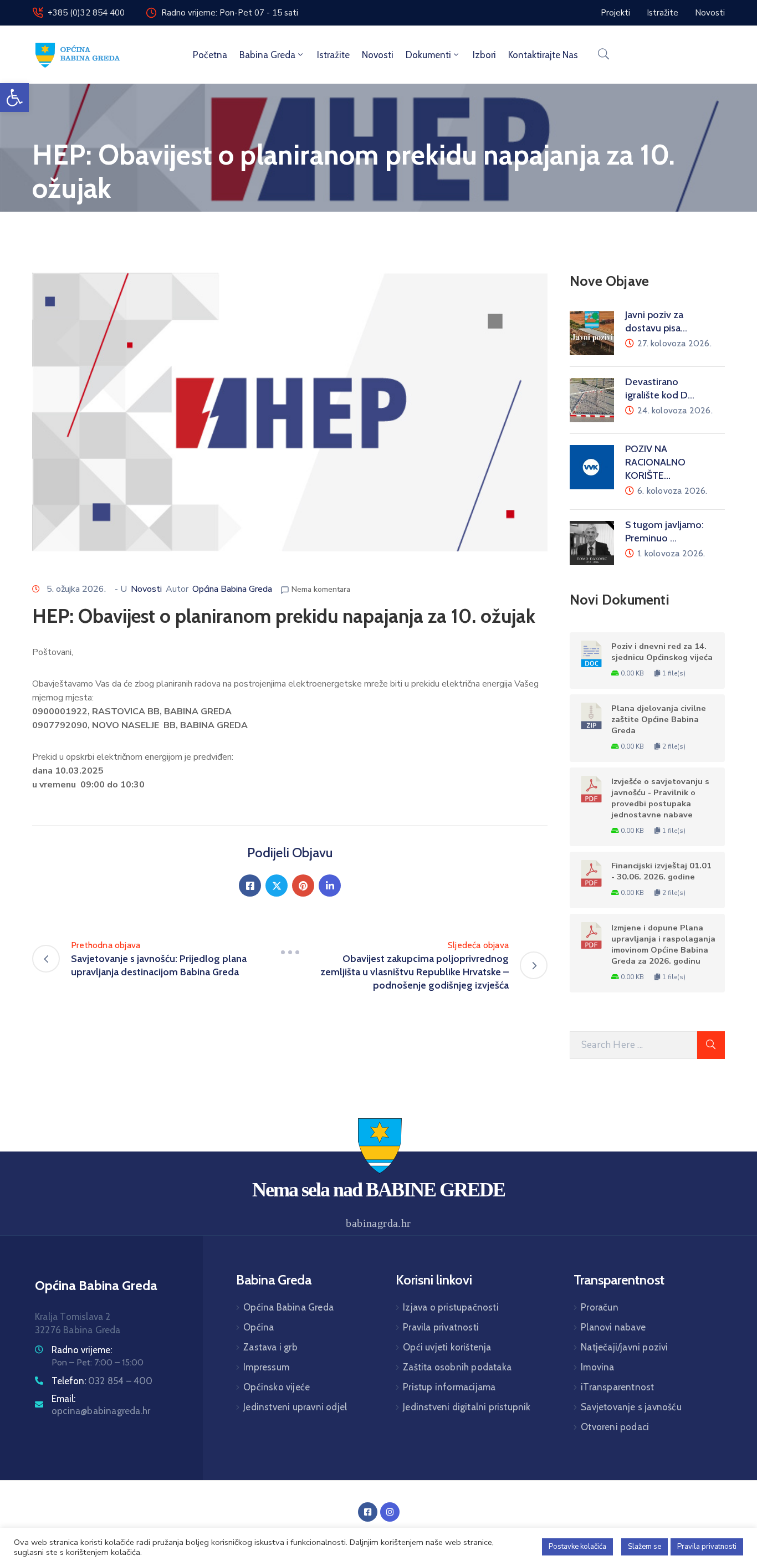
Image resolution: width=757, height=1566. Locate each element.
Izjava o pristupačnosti (451, 1307)
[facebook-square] (367, 1512)
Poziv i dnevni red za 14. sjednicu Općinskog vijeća (662, 652)
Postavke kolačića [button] (577, 1547)
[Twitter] (276, 885)
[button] (14, 97)
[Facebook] (250, 885)
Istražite (333, 54)
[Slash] (290, 952)
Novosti (377, 54)
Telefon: (102, 1380)
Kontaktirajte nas (543, 54)
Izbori (484, 54)
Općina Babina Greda (232, 589)
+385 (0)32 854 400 (86, 12)
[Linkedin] (330, 885)
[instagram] (390, 1512)
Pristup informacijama (449, 1387)
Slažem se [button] (644, 1547)
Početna (210, 54)
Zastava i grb (270, 1347)
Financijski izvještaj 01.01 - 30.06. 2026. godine (661, 871)
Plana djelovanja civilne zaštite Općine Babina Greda (658, 719)
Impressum (266, 1367)
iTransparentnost (617, 1387)
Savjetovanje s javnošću (631, 1407)
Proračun (599, 1307)
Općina (258, 1327)
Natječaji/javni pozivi (624, 1347)
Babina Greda (267, 54)
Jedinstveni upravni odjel (295, 1407)
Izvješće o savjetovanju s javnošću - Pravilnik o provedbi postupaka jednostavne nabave (660, 798)
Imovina (597, 1367)
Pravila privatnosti (441, 1327)
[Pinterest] (303, 885)
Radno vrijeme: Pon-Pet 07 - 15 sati (229, 12)
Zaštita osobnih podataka (457, 1367)
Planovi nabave (613, 1327)
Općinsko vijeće (276, 1387)
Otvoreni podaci (615, 1426)
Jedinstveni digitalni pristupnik (466, 1407)
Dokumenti (428, 54)
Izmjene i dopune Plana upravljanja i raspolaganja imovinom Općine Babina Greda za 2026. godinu (663, 944)
